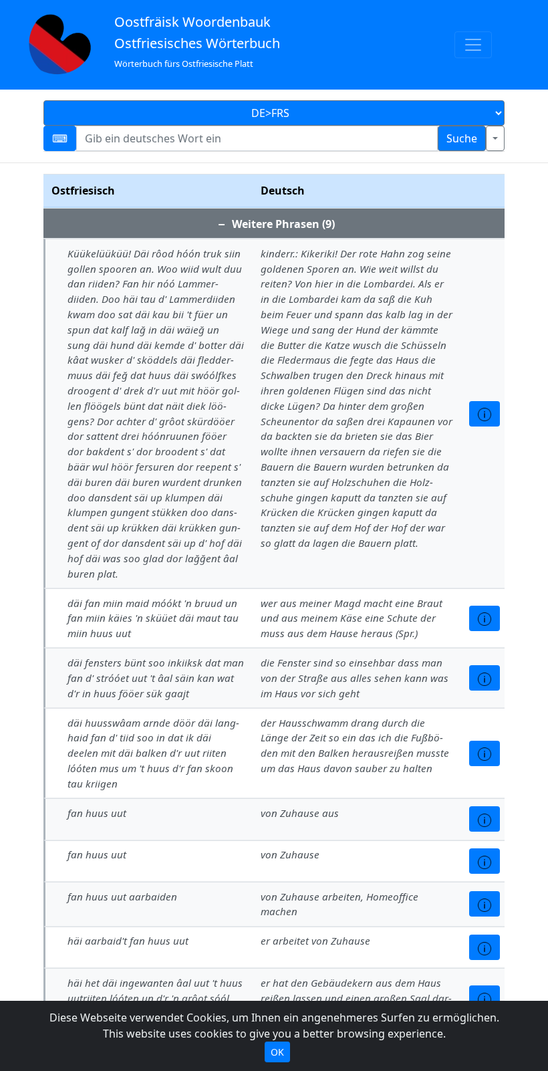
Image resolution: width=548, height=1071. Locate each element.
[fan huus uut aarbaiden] (484, 904)
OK (277, 1052)
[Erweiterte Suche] (495, 138)
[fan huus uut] (484, 819)
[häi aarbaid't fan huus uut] (484, 947)
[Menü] (473, 44)
